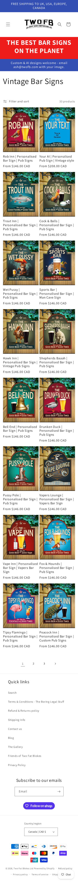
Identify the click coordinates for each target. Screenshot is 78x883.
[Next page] (55, 663)
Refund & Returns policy (23, 710)
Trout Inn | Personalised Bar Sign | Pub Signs (20, 225)
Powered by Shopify (44, 868)
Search (12, 692)
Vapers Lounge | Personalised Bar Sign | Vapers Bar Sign (56, 499)
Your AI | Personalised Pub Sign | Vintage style (56, 159)
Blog (11, 738)
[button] (8, 24)
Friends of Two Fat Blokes (24, 756)
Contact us (15, 729)
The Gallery (15, 747)
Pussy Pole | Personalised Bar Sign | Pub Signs (20, 499)
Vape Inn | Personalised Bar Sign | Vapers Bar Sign (20, 568)
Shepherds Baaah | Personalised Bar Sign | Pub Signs (56, 362)
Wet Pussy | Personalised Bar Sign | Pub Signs (20, 294)
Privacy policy (20, 874)
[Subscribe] (59, 791)
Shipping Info (16, 720)
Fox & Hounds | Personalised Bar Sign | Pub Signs (56, 568)
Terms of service (40, 874)
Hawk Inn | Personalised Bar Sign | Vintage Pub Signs (20, 362)
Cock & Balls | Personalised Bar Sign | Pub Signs (56, 225)
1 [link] (23, 663)
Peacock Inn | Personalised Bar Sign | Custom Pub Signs (56, 636)
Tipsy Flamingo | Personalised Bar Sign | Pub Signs (20, 636)
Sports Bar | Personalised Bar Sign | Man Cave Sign (56, 294)
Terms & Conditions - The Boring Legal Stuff (36, 701)
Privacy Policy (16, 765)
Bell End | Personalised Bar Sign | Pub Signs (20, 429)
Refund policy (65, 868)
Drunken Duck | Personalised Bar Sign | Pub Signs (56, 431)
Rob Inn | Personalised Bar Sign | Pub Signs (20, 159)
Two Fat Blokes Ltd (23, 868)
